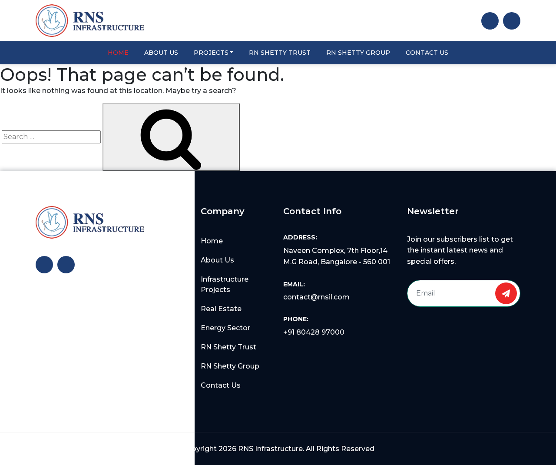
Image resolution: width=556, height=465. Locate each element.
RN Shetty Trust (228, 347)
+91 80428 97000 (313, 332)
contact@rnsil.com (316, 297)
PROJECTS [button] (211, 52)
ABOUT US (161, 52)
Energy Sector (225, 328)
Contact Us (221, 385)
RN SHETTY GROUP (358, 52)
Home (212, 241)
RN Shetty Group (230, 366)
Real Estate (221, 309)
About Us (217, 260)
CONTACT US (427, 52)
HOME (118, 52)
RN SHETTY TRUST (280, 52)
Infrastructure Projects (224, 284)
